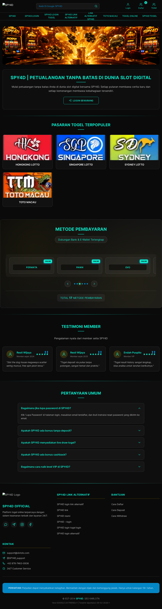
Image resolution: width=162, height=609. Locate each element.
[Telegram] (14, 524)
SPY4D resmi (63, 516)
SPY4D (12, 16)
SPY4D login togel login (69, 527)
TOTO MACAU (110, 16)
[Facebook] (30, 524)
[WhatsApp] (6, 524)
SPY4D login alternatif (68, 533)
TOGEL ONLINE (130, 16)
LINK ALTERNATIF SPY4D (90, 16)
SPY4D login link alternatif (70, 504)
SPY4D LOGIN (32, 16)
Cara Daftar (117, 504)
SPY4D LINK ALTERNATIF (71, 16)
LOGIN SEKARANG (83, 100)
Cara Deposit (118, 510)
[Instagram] (22, 524)
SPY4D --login (64, 521)
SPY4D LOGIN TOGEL (51, 16)
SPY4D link (62, 510)
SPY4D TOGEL (149, 16)
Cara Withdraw (119, 516)
